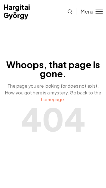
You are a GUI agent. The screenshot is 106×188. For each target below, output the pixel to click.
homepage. (53, 99)
